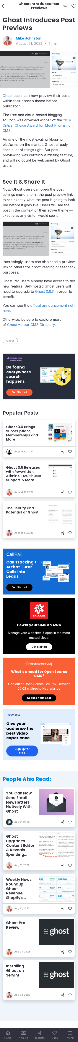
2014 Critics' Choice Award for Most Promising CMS (37, 125)
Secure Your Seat (39, 697)
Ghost (7, 95)
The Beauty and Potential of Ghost (22, 510)
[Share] (65, 6)
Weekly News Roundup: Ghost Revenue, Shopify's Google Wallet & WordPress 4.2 (20, 895)
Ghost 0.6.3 (44, 291)
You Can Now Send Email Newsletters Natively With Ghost (19, 802)
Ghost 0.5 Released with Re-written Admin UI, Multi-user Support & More (23, 474)
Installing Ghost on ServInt (15, 970)
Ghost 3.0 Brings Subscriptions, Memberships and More (22, 433)
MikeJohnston (28, 38)
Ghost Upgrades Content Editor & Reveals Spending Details (20, 848)
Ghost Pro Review (15, 925)
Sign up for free (22, 750)
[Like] (73, 6)
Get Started (19, 392)
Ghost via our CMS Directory (31, 324)
